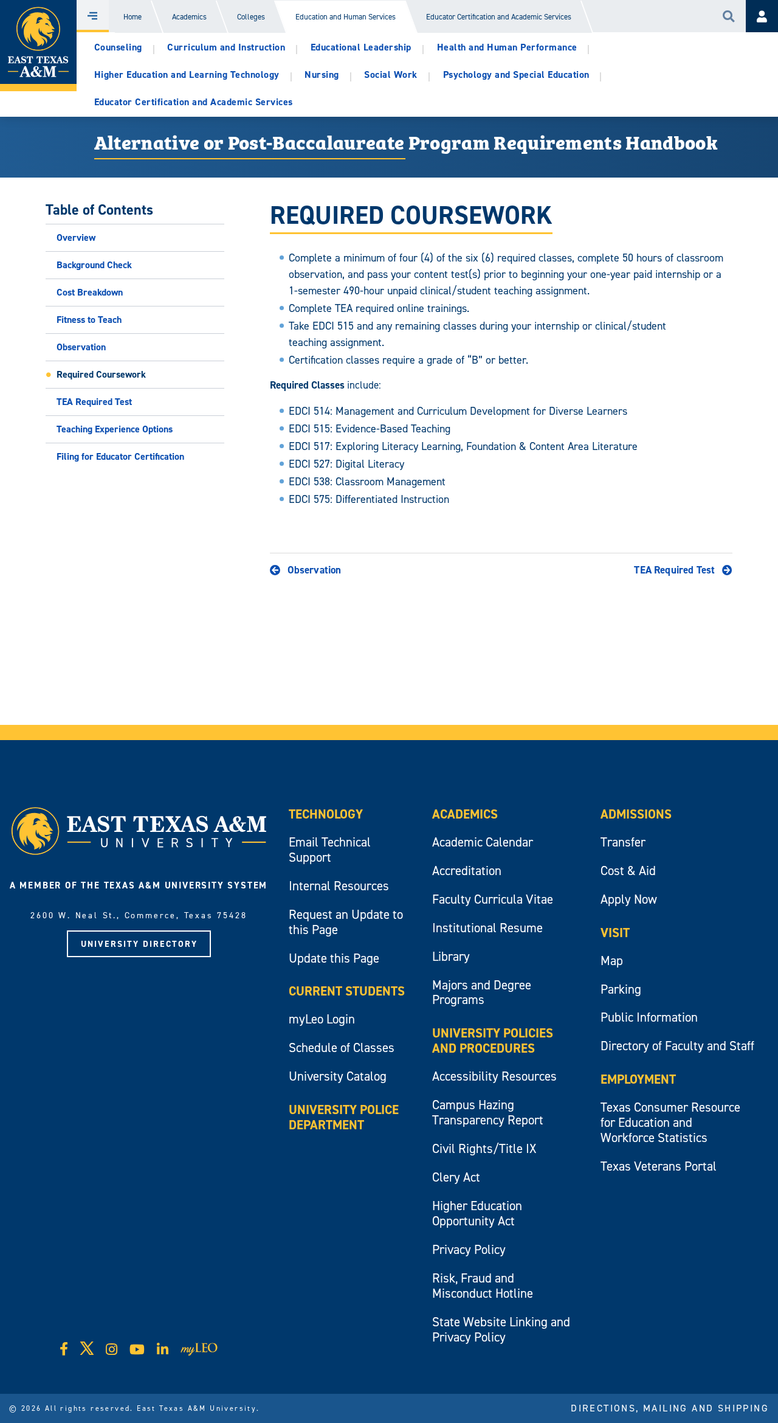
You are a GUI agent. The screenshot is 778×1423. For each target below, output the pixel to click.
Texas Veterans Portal (659, 1166)
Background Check (94, 264)
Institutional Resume (487, 927)
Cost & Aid (628, 870)
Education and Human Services (345, 16)
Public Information (649, 1017)
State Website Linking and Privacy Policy (501, 1329)
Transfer (623, 842)
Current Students (347, 991)
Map (612, 960)
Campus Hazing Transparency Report (487, 1112)
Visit (615, 932)
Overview (76, 237)
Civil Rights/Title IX (484, 1148)
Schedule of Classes (341, 1047)
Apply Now (629, 899)
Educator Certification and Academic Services (498, 16)
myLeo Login (322, 1019)
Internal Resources (339, 885)
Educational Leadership (361, 47)
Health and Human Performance (507, 47)
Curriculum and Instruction (226, 47)
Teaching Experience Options (115, 429)
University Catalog (338, 1076)
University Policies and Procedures (492, 1040)
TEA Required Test (94, 401)
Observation (81, 347)
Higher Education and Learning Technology (187, 74)
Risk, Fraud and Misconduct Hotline (482, 1285)
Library (451, 956)
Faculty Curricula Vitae (492, 899)
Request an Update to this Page (346, 922)
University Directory (139, 943)
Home (132, 16)
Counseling (118, 47)
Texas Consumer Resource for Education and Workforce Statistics (670, 1122)
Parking (621, 989)
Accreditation (466, 870)
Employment (638, 1079)
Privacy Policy (469, 1249)
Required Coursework (101, 374)
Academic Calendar (482, 842)
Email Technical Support (330, 849)
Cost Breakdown (90, 292)
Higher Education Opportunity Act (477, 1213)
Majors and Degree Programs (481, 992)
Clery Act (456, 1177)
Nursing (322, 74)
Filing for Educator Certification (120, 456)
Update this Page (334, 958)
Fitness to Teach (89, 319)
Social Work (391, 74)
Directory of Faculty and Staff (677, 1045)
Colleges (251, 16)
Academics (189, 16)
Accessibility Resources (494, 1076)
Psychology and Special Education (516, 74)
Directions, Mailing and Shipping (670, 1408)
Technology (326, 814)
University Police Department (344, 1117)
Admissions (636, 814)
